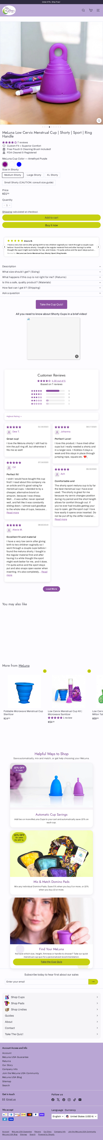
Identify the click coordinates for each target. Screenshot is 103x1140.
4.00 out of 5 (59, 381)
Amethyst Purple (5, 164)
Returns (6, 1061)
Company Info (10, 1069)
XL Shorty (52, 175)
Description (9, 266)
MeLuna (24, 665)
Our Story (7, 1065)
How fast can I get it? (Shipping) (21, 287)
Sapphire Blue (19, 164)
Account (6, 1053)
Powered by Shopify (46, 1134)
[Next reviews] (98, 247)
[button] (9, 142)
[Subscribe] (93, 982)
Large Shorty (34, 175)
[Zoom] (99, 120)
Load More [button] (51, 589)
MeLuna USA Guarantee (15, 1057)
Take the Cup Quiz (51, 961)
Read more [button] (13, 512)
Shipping (7, 212)
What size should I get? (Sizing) (21, 271)
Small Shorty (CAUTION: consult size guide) (29, 182)
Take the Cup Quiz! (51, 304)
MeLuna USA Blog (12, 1077)
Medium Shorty (12, 175)
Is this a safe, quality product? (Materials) (26, 282)
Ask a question (11, 293)
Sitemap (6, 1081)
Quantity (7, 199)
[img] (14, 427)
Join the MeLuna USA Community (20, 1073)
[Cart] (91, 10)
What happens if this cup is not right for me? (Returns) (34, 277)
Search (6, 1085)
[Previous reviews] (4, 247)
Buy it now (51, 225)
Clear (12, 164)
